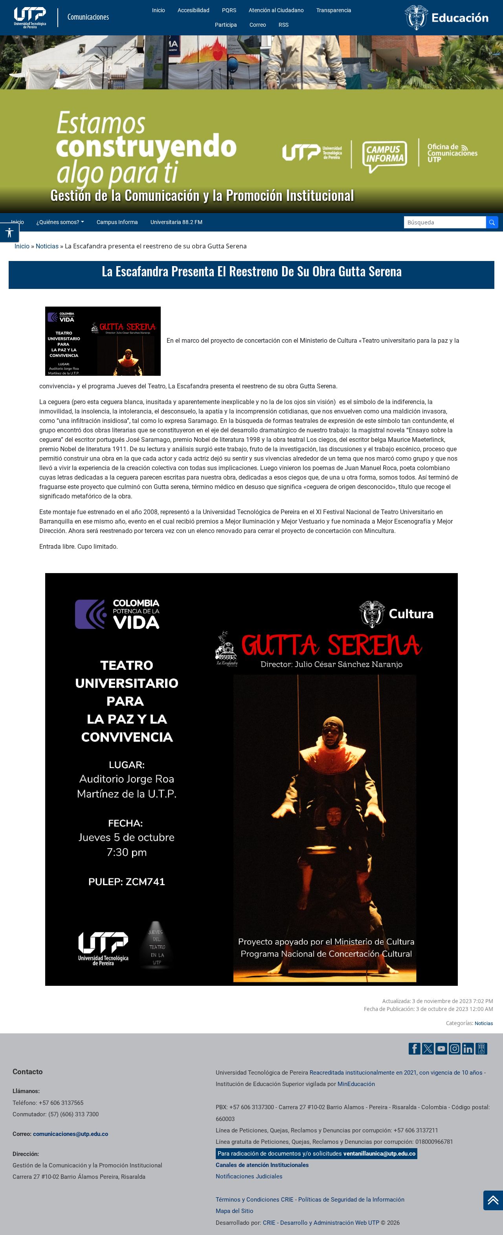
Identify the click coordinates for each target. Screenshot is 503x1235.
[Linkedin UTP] (468, 1049)
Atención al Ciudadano (276, 10)
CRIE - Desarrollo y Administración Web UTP (321, 1222)
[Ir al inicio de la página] (493, 1200)
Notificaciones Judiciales (249, 1176)
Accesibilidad (193, 10)
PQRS (229, 10)
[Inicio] (493, 1200)
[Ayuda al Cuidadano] (481, 1049)
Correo (258, 25)
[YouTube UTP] (441, 1049)
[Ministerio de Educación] (437, 17)
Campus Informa (117, 222)
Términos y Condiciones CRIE (255, 1199)
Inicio (158, 10)
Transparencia (333, 10)
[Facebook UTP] (414, 1049)
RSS (283, 25)
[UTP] (31, 17)
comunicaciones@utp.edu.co (70, 1134)
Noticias (47, 246)
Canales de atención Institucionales (262, 1165)
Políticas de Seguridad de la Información (351, 1199)
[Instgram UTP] (455, 1049)
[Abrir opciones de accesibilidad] (10, 232)
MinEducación (356, 1084)
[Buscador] (492, 222)
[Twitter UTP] (428, 1049)
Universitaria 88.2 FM (176, 222)
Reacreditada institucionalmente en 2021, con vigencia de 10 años (396, 1072)
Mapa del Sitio (234, 1211)
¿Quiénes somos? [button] (58, 222)
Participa (226, 25)
